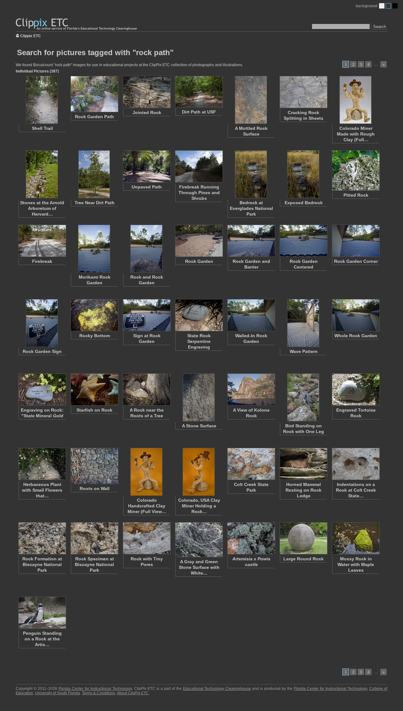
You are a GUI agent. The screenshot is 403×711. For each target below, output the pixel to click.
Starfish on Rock (94, 410)
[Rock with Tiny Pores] (146, 538)
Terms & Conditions (98, 693)
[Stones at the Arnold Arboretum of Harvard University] (41, 174)
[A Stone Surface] (198, 397)
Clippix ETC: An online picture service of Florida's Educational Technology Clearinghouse (76, 24)
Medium (388, 6)
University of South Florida (57, 693)
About (133, 693)
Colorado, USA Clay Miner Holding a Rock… (199, 506)
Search (379, 26)
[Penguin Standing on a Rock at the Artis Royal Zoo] (41, 613)
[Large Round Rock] (303, 538)
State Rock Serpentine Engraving (199, 341)
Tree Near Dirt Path (95, 202)
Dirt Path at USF (199, 111)
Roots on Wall (95, 488)
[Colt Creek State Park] (251, 464)
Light (381, 6)
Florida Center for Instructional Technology (95, 688)
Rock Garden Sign (42, 351)
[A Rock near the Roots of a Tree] (146, 389)
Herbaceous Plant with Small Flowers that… (42, 490)
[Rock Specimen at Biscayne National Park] (94, 538)
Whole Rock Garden (355, 335)
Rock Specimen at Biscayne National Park (94, 564)
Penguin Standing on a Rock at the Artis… (42, 639)
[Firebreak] (41, 241)
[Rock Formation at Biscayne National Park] (41, 538)
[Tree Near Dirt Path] (94, 174)
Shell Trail (42, 128)
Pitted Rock (355, 195)
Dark (395, 6)
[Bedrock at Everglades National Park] (251, 174)
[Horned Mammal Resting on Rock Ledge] (303, 464)
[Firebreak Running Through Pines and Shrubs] (198, 166)
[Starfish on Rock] (94, 389)
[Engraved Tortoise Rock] (355, 389)
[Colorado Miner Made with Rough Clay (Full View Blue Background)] (355, 100)
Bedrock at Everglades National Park (251, 208)
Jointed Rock (147, 112)
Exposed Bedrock (304, 202)
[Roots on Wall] (94, 466)
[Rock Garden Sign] (41, 323)
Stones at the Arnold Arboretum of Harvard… (42, 208)
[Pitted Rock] (355, 170)
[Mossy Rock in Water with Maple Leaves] (355, 538)
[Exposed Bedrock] (303, 174)
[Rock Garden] (198, 241)
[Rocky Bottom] (94, 315)
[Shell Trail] (41, 100)
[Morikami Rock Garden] (94, 249)
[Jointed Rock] (146, 92)
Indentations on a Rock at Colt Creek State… (356, 490)
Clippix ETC (30, 35)
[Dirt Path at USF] (198, 91)
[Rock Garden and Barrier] (251, 241)
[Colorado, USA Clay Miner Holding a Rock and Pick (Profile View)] (198, 472)
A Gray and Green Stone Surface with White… (199, 567)
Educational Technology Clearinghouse (217, 688)
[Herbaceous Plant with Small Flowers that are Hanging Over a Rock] (41, 464)
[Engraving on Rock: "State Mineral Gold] (41, 389)
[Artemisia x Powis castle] (251, 538)
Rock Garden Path (94, 116)
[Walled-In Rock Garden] (251, 315)
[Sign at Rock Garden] (146, 315)
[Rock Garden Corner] (355, 241)
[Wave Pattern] (303, 323)
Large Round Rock (303, 558)
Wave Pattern (304, 351)
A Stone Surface (199, 425)
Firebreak (42, 261)
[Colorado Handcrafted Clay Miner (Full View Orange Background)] (146, 472)
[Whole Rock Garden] (355, 315)
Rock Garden (199, 261)
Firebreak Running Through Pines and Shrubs (199, 192)
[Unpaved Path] (146, 166)
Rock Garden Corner (356, 261)
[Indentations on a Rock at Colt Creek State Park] (355, 464)
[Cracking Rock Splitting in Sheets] (303, 92)
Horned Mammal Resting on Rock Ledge (303, 490)
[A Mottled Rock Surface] (251, 100)
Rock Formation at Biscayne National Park (42, 564)
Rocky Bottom (94, 335)
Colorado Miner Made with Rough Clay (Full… (356, 134)
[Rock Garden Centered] (303, 241)
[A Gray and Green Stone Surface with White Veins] (198, 539)
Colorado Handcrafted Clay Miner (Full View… (147, 506)
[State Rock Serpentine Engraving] (198, 315)
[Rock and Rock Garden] (146, 249)
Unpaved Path (147, 186)
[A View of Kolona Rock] (251, 389)
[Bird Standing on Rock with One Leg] (303, 397)
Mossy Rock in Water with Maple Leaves (356, 564)
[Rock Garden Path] (94, 94)
